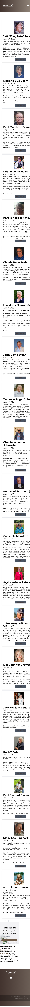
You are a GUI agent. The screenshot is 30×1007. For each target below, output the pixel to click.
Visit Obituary (20, 59)
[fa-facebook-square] (11, 978)
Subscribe (9, 940)
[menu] (28, 5)
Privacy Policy (19, 998)
